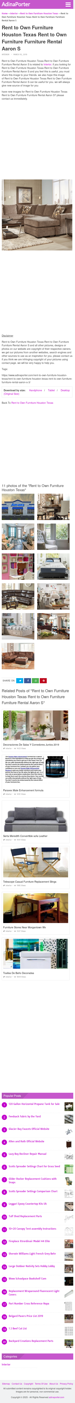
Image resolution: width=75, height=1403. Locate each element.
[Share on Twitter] (19, 680)
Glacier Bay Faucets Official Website (29, 1129)
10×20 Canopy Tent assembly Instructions (32, 1228)
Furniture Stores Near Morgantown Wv (24, 927)
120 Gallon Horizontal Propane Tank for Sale (34, 1104)
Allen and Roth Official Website (26, 1141)
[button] (68, 4)
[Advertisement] (37, 140)
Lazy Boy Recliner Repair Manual (27, 1153)
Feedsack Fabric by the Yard (25, 1116)
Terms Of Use (41, 1383)
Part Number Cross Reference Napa (29, 1303)
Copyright (28, 1383)
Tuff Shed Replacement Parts (25, 1216)
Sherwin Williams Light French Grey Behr (32, 1253)
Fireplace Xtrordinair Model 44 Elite (29, 1241)
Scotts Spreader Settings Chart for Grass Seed (34, 1166)
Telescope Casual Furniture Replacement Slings (29, 881)
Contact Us (17, 1383)
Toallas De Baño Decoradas (18, 973)
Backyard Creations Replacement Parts (31, 1341)
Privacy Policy (66, 1383)
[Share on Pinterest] (43, 680)
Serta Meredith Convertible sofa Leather (25, 836)
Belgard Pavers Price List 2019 (26, 1316)
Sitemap (6, 1383)
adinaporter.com (56, 1397)
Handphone (35, 390)
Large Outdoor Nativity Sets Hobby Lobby (32, 1266)
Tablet (51, 390)
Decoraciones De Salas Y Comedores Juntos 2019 (31, 744)
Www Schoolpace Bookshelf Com (27, 1278)
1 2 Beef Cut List (18, 1328)
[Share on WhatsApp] (35, 680)
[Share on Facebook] (27, 680)
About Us (53, 1383)
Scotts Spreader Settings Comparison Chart (33, 1191)
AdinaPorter (16, 4)
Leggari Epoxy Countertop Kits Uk (28, 1203)
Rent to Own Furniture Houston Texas (32, 402)
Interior (5, 54)
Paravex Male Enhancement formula (23, 790)
